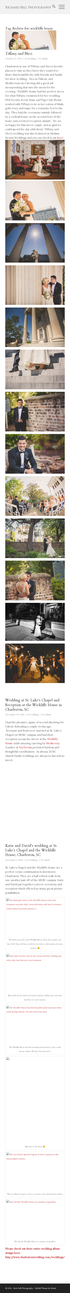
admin (45, 58)
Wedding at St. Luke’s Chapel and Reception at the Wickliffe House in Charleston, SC (33, 705)
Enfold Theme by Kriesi (45, 1288)
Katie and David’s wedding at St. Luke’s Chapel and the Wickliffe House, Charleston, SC (31, 850)
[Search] (52, 7)
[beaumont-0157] (30, 40)
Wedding (31, 58)
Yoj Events (25, 747)
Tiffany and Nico (18, 53)
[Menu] (60, 7)
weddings (34, 714)
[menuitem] (52, 7)
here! (60, 137)
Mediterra (52, 743)
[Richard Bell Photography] (29, 7)
